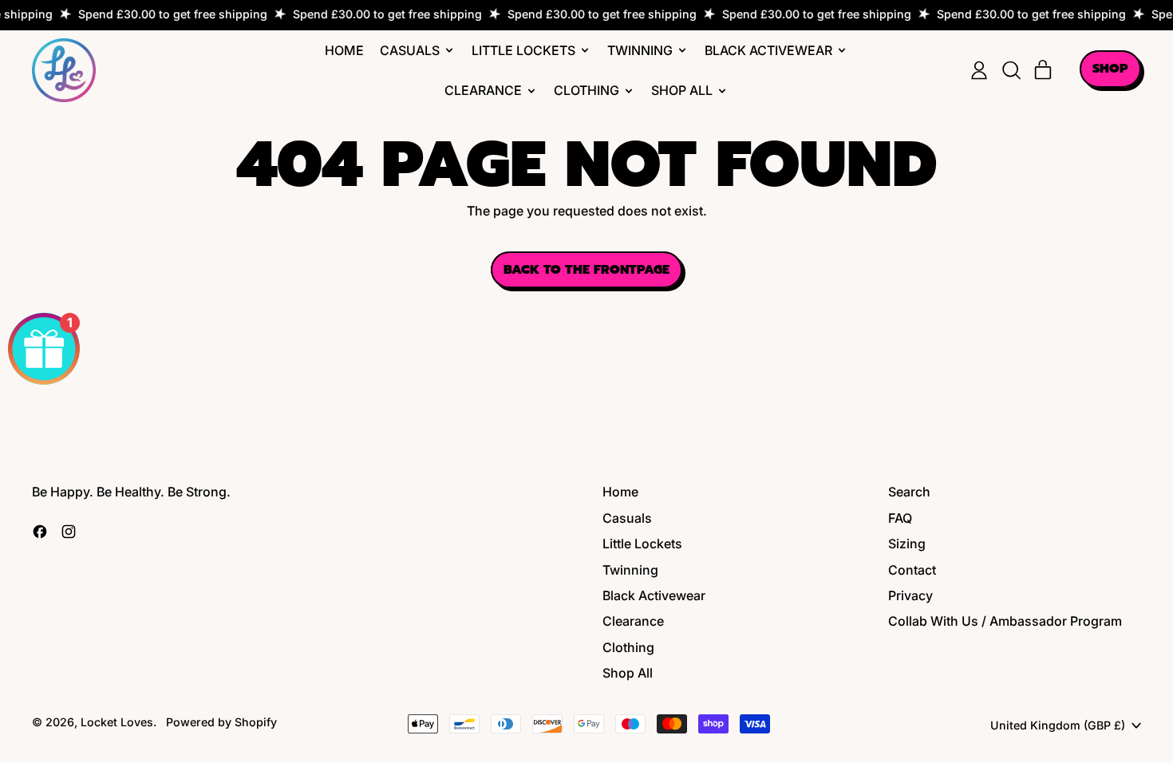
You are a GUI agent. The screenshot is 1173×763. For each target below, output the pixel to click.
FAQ (900, 518)
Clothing (628, 647)
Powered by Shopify (221, 722)
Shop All (627, 673)
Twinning (630, 570)
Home (344, 50)
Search (909, 492)
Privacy (910, 595)
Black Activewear (653, 595)
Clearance (633, 621)
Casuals (627, 518)
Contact (912, 570)
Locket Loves (117, 722)
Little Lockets (642, 543)
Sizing (907, 543)
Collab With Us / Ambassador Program (1005, 621)
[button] (1011, 70)
